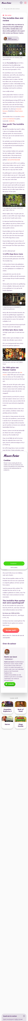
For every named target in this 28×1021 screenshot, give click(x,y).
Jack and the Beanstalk (13, 159)
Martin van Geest (10, 657)
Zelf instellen (14, 567)
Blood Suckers (19, 111)
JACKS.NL (11, 121)
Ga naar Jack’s (11, 630)
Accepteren (13, 563)
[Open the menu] (25, 2)
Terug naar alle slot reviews (12, 8)
